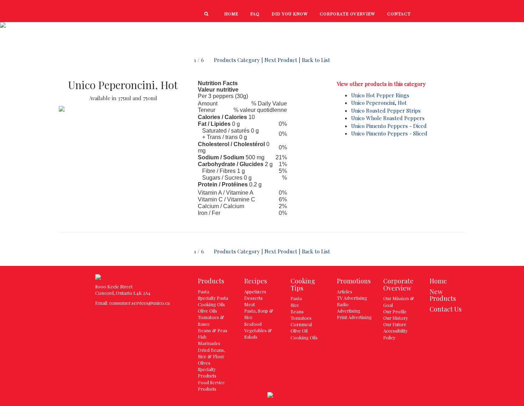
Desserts (253, 298)
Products (275, 29)
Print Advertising (354, 317)
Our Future (394, 324)
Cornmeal (301, 324)
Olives (204, 363)
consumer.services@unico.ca (139, 303)
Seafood (253, 324)
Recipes (373, 29)
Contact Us (446, 309)
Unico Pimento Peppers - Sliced (389, 133)
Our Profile (395, 311)
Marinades (209, 343)
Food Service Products (211, 385)
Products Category (237, 59)
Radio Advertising (348, 307)
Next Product (280, 59)
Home (438, 281)
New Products (326, 29)
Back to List (316, 59)
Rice (295, 305)
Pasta (203, 291)
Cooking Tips (417, 29)
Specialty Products (207, 372)
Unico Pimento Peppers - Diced (389, 125)
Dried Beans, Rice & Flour (211, 353)
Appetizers (255, 291)
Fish (202, 337)
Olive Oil (299, 331)
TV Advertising (352, 298)
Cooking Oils (211, 304)
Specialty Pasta (213, 298)
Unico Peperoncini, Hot (379, 102)
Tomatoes (301, 318)
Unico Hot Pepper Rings (380, 95)
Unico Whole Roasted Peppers (388, 118)
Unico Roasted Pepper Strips (386, 110)
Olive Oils (207, 311)
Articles (344, 291)
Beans (297, 311)
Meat (249, 304)
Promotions (470, 29)
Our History (395, 318)
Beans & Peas (212, 330)
